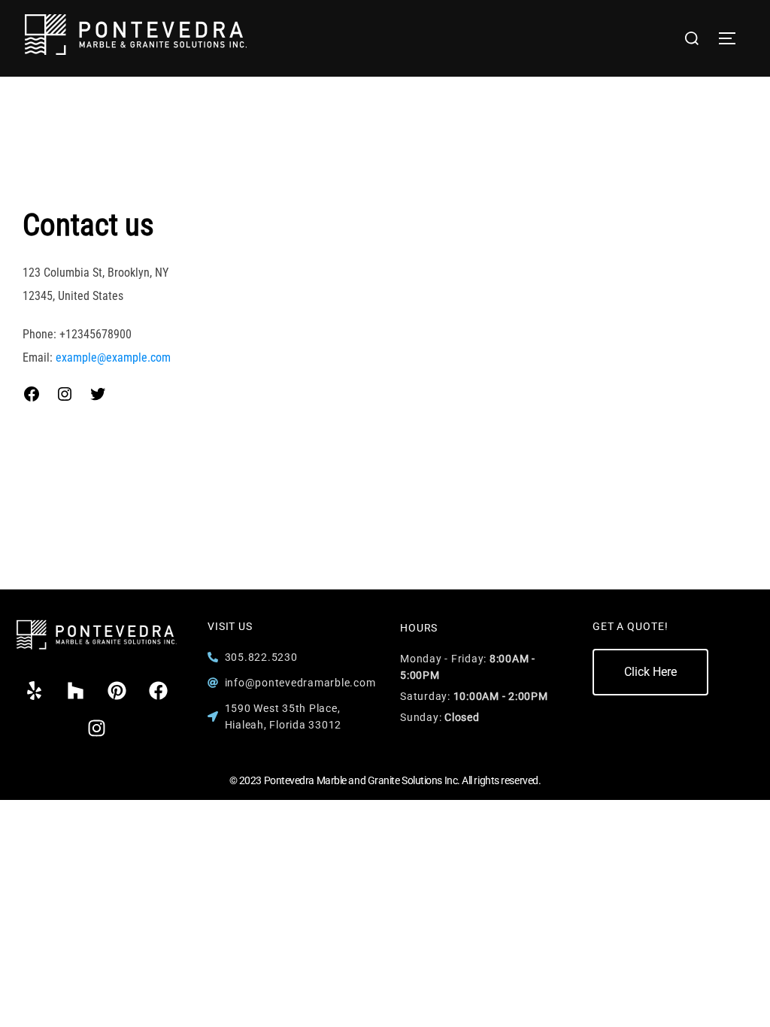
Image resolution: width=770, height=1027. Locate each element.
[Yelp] (34, 691)
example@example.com (113, 357)
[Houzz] (76, 691)
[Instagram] (65, 394)
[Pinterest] (117, 691)
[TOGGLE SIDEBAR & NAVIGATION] (732, 38)
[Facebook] (32, 394)
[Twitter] (98, 394)
